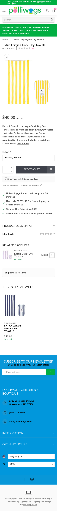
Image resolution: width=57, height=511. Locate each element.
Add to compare (10, 185)
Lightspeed (25, 501)
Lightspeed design (42, 501)
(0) (33, 48)
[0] (53, 10)
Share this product (30, 185)
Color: (6, 152)
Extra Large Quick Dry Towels (28, 39)
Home (5, 39)
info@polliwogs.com (20, 421)
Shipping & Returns (15, 272)
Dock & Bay (8, 48)
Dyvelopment (30, 504)
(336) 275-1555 (17, 412)
